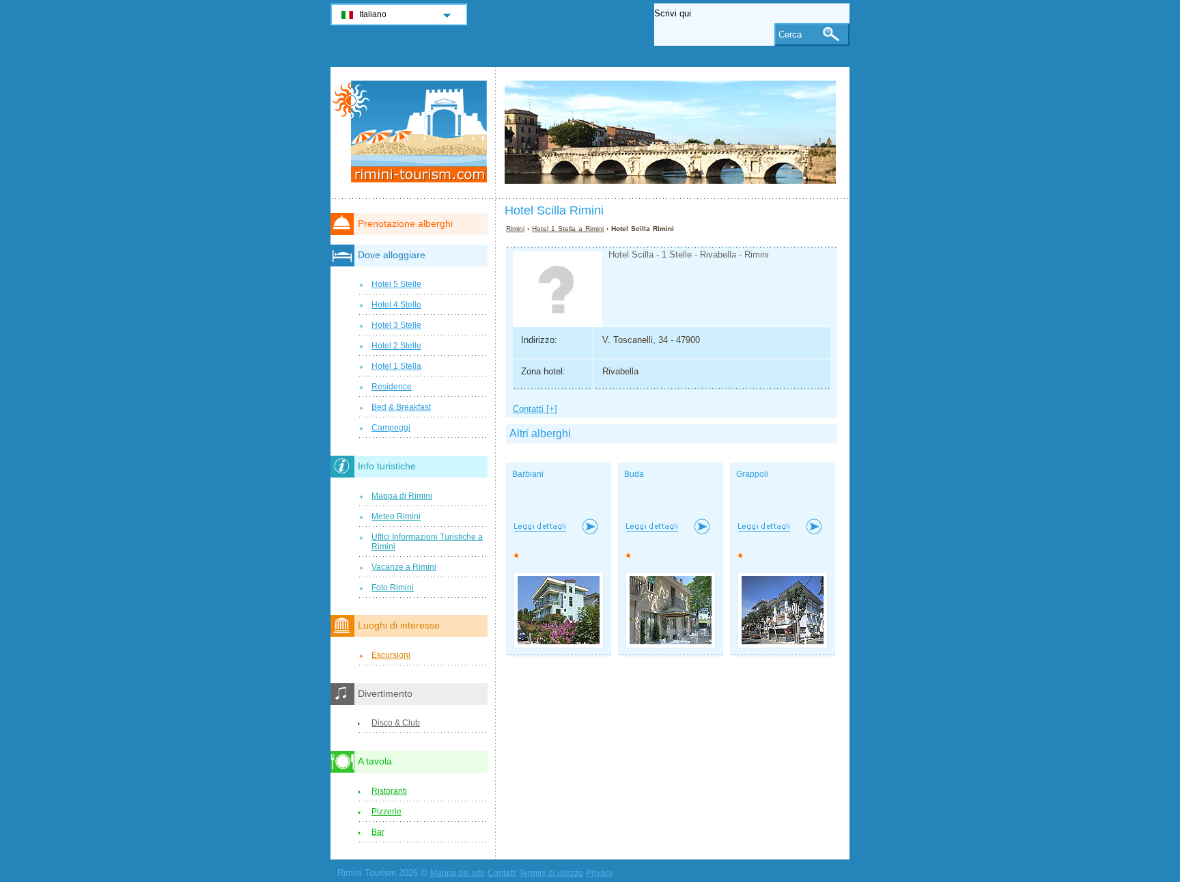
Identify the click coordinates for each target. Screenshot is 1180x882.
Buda (634, 474)
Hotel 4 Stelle (396, 304)
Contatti (502, 873)
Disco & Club (395, 723)
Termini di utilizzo (551, 873)
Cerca (790, 34)
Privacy (599, 873)
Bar (377, 832)
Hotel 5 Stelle (396, 284)
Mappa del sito (457, 873)
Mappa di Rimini (401, 496)
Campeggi (390, 427)
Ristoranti (389, 791)
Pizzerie (386, 811)
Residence (391, 386)
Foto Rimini (392, 587)
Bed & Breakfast (401, 407)
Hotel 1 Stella (396, 366)
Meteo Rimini (396, 516)
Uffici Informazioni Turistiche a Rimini (427, 541)
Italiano (373, 14)
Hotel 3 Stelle (396, 325)
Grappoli (752, 474)
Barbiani (528, 474)
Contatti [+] (535, 409)
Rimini (515, 228)
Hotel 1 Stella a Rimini (568, 228)
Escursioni (390, 655)
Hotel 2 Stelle (396, 345)
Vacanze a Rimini (403, 567)
